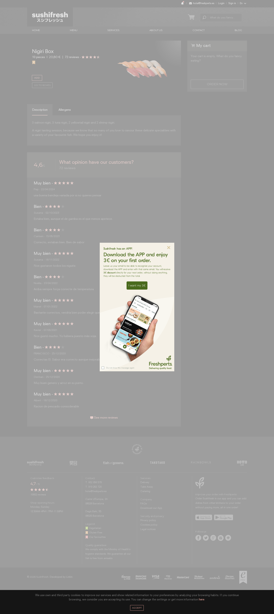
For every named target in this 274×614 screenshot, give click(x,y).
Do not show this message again (120, 368)
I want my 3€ (137, 285)
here (201, 599)
